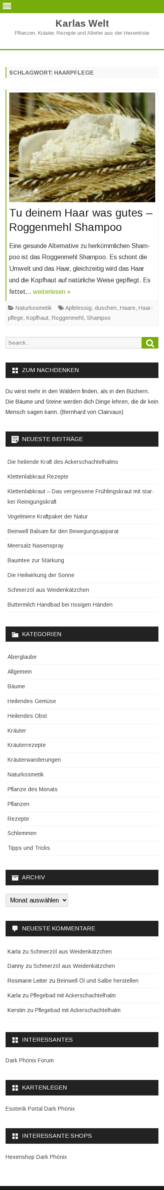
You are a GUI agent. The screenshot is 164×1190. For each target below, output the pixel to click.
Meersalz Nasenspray (36, 545)
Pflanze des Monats (33, 789)
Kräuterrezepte (27, 745)
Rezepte (18, 819)
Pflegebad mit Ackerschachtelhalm (73, 995)
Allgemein (20, 671)
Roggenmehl (68, 318)
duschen (106, 308)
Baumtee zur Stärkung (36, 560)
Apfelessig (78, 308)
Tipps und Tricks (29, 848)
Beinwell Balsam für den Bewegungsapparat (63, 531)
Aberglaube (22, 657)
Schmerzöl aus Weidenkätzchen (48, 590)
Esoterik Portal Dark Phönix (40, 1108)
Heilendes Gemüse (32, 701)
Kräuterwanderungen (34, 760)
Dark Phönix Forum (30, 1060)
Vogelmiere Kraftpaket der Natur (48, 516)
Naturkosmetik (34, 308)
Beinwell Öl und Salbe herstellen (98, 980)
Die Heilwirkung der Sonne (41, 575)
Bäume (16, 686)
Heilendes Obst (27, 716)
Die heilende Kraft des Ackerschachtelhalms (63, 462)
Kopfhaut (37, 318)
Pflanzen (18, 804)
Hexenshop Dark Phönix (36, 1157)
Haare (127, 308)
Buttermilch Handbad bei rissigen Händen (60, 604)
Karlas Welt (82, 23)
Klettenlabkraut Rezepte (38, 476)
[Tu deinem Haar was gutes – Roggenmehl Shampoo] (82, 149)
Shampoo (99, 318)
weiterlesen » (51, 291)
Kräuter (17, 730)
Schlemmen (22, 833)
